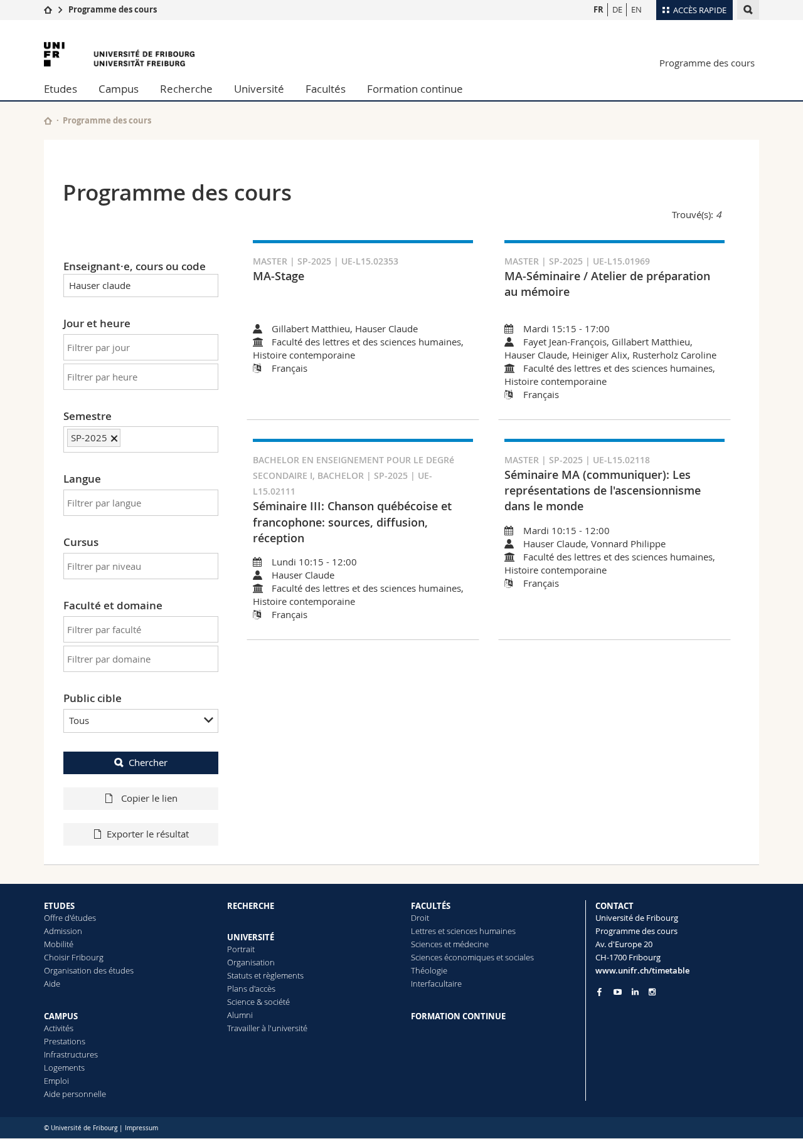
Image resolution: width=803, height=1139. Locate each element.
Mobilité (58, 944)
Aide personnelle (75, 1094)
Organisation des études (89, 970)
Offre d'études (70, 917)
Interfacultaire (436, 983)
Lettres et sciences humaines (463, 931)
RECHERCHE (250, 905)
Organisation (251, 962)
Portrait (241, 949)
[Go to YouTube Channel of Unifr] (618, 992)
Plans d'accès (251, 988)
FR (598, 9)
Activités (58, 1028)
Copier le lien (148, 798)
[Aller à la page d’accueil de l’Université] (119, 54)
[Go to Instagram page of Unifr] (652, 992)
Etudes (60, 88)
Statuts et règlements (265, 975)
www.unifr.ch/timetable (642, 970)
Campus (118, 88)
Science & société (258, 1001)
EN (636, 9)
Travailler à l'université (267, 1028)
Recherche (186, 88)
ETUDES (59, 905)
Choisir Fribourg (74, 957)
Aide (52, 983)
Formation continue (415, 88)
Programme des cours (112, 9)
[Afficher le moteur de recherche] (748, 9)
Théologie (429, 970)
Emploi (56, 1080)
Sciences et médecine (450, 944)
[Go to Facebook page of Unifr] (599, 991)
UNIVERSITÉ (250, 937)
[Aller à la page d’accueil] (48, 9)
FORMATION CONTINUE (458, 1016)
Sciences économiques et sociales (472, 957)
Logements (64, 1067)
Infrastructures (71, 1054)
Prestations (64, 1041)
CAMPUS (61, 1016)
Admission (63, 931)
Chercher (148, 762)
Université (259, 88)
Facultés (326, 88)
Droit (420, 917)
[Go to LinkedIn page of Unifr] (635, 992)
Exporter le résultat (148, 833)
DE (617, 9)
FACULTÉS (430, 905)
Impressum (141, 1128)
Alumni (240, 1015)
